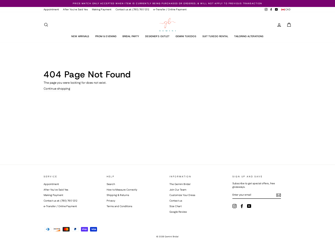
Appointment (51, 9)
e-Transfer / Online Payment (170, 9)
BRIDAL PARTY (130, 36)
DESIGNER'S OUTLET (157, 36)
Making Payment (101, 9)
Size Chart (175, 206)
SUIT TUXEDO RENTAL (215, 36)
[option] (167, 3)
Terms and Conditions (119, 206)
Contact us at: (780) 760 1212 (132, 9)
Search (111, 184)
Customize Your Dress (182, 195)
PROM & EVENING (106, 36)
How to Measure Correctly (122, 190)
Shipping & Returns (118, 195)
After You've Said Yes (75, 9)
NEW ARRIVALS (80, 36)
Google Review (178, 212)
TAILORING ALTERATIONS (248, 36)
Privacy (111, 201)
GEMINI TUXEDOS (186, 36)
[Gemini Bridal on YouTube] (249, 206)
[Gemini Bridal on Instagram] (234, 206)
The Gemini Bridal (179, 184)
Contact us (175, 201)
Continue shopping (57, 89)
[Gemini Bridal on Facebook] (242, 206)
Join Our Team (178, 190)
